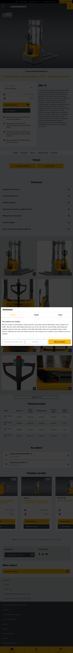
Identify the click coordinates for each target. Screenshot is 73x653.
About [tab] (60, 315)
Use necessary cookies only (13, 342)
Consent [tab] (12, 315)
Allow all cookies (59, 342)
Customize (35, 342)
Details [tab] (36, 315)
